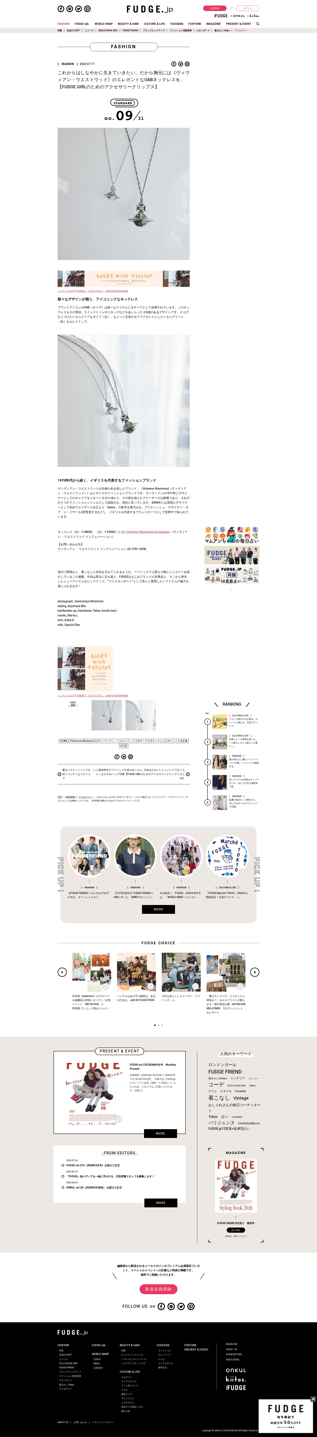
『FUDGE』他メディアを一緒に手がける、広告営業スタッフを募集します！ (110, 1176)
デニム (212, 1091)
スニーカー (253, 1078)
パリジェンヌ (221, 1123)
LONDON (97, 1368)
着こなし (219, 1098)
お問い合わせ (80, 1422)
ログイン (247, 8)
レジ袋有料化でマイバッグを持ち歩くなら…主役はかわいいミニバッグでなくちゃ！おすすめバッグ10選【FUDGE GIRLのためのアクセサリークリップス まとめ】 (139, 774)
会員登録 (214, 8)
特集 (60, 30)
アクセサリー (240, 30)
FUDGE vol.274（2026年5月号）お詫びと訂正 (93, 1165)
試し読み (236, 1230)
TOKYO (97, 1359)
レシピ (161, 1359)
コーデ (216, 1085)
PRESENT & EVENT (238, 24)
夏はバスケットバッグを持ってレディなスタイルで (76, 774)
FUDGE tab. (82, 24)
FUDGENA (176, 24)
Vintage (241, 1098)
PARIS (96, 1363)
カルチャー (126, 1377)
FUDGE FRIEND (130, 30)
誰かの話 (125, 1411)
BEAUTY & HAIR (128, 24)
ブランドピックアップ (154, 30)
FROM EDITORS (234, 1354)
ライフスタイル (129, 1381)
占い (224, 1116)
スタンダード (203, 30)
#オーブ (142, 741)
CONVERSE (237, 1117)
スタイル (226, 1091)
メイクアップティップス (133, 1363)
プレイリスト (127, 1398)
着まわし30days (217, 1078)
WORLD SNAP (104, 24)
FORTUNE (194, 24)
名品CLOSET (73, 30)
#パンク (173, 741)
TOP (60, 797)
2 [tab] (158, 1025)
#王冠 (123, 746)
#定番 (184, 741)
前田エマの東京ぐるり (132, 1407)
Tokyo (213, 1116)
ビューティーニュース (132, 1354)
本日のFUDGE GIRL (108, 30)
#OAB (63, 741)
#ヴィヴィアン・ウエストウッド (116, 741)
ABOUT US (63, 1422)
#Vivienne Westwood (82, 741)
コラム (124, 1389)
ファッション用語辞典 (181, 30)
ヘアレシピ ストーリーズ (133, 1359)
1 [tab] (155, 1025)
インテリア (237, 1078)
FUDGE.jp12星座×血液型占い (229, 1128)
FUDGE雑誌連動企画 (249, 1123)
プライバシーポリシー (103, 1422)
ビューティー (164, 1354)
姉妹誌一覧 (231, 1349)
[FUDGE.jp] (150, 9)
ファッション (164, 1350)
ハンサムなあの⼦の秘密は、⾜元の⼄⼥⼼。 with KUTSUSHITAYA (93, 291)
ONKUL (252, 1085)
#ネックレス (157, 741)
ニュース (89, 30)
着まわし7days (221, 30)
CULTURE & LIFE (154, 24)
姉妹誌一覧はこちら (235, 1236)
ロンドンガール (222, 1065)
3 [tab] (162, 1025)
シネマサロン (127, 1402)
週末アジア (126, 1394)
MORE (160, 1133)
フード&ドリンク (129, 1385)
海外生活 (162, 1367)
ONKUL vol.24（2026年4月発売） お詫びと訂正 (94, 1188)
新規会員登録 (158, 1289)
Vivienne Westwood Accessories (148, 532)
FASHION (64, 24)
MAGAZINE (213, 24)
